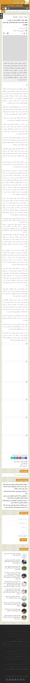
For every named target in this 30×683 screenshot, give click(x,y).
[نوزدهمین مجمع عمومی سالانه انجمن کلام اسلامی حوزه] (15, 555)
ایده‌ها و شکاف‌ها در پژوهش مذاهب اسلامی (19, 631)
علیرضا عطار (16, 462)
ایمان (7, 631)
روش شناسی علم (5, 641)
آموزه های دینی (19, 626)
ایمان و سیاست (25, 636)
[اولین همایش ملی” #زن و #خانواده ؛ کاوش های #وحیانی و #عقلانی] (15, 611)
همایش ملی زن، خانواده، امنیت (15, 666)
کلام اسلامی (27, 671)
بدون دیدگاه (23, 466)
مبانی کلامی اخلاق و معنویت (11, 651)
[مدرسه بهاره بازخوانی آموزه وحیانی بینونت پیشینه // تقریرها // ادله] (15, 598)
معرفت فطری (11, 657)
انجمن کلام (14, 629)
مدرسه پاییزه (10, 654)
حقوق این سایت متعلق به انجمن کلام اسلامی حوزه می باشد (17, 676)
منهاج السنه (26, 662)
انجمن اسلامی (19, 629)
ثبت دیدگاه (23, 540)
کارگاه (5, 669)
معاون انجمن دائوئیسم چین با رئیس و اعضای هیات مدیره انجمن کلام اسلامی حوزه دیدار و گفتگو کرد (15, 22)
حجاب (6, 636)
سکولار (28, 646)
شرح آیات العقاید (22, 646)
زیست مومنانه (7, 644)
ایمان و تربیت (20, 634)
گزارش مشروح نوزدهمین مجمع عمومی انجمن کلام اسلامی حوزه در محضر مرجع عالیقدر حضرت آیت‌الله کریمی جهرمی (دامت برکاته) (15, 487)
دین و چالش (20, 639)
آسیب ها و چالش (26, 626)
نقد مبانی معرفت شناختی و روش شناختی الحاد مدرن (17, 664)
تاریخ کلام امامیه (17, 636)
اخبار (21, 17)
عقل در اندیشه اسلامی (9, 647)
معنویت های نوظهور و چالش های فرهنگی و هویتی (18, 659)
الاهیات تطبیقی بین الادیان (10, 626)
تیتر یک (15, 17)
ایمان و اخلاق (26, 634)
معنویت (5, 657)
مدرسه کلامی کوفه (26, 656)
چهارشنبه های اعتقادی (18, 669)
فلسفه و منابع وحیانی (25, 649)
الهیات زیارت (26, 629)
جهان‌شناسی (10, 636)
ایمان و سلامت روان (11, 634)
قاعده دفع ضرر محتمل (16, 649)
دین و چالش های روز (19, 641)
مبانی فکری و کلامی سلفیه (23, 651)
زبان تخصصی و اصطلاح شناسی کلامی (21, 644)
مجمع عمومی (26, 654)
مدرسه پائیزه (18, 654)
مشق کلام (19, 656)
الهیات (3, 626)
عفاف (17, 646)
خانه (25, 17)
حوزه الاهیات (27, 639)
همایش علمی (26, 666)
